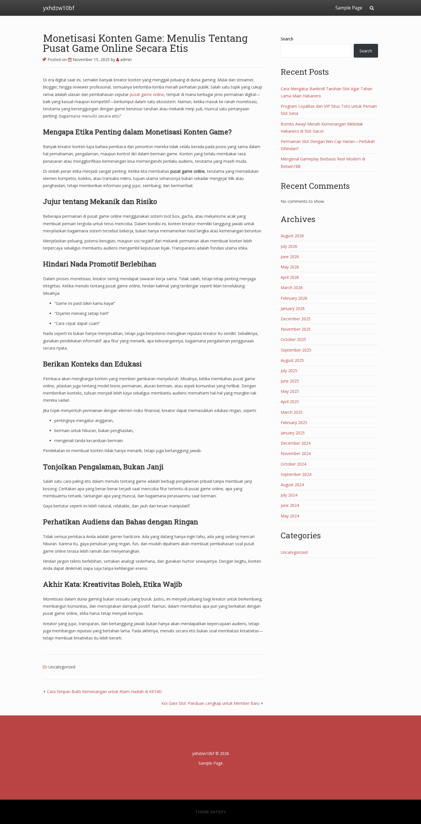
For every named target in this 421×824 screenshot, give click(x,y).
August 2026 (292, 235)
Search (287, 39)
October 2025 (293, 339)
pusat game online (147, 94)
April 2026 (290, 277)
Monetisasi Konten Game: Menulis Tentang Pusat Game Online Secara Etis (145, 42)
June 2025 (290, 381)
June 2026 (290, 256)
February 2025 (294, 422)
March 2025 (292, 412)
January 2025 (293, 432)
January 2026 (293, 308)
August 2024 (292, 484)
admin (125, 59)
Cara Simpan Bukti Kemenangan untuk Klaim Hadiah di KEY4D (104, 691)
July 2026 (289, 246)
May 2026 (290, 267)
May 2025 (290, 391)
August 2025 (292, 360)
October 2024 (293, 464)
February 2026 (294, 298)
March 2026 (292, 287)
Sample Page (348, 8)
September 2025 (296, 350)
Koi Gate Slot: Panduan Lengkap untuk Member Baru (210, 703)
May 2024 (290, 516)
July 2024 (289, 495)
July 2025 (289, 370)
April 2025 (290, 401)
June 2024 (290, 505)
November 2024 (296, 453)
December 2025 (295, 318)
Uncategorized (61, 667)
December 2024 (295, 443)
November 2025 (296, 329)
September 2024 (296, 474)
